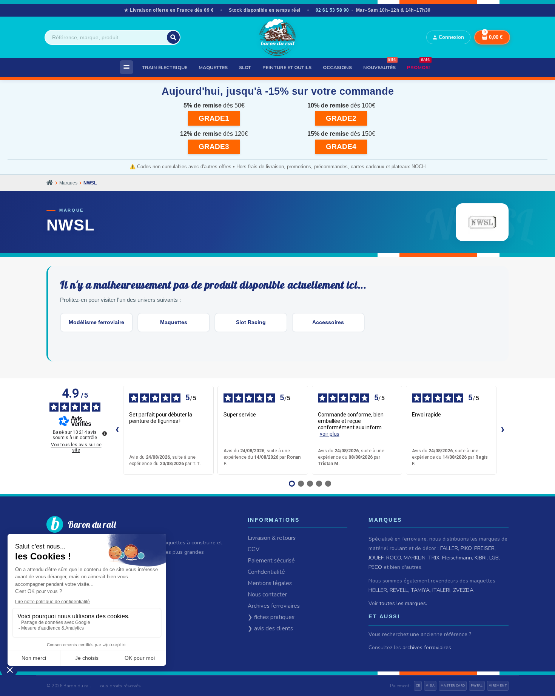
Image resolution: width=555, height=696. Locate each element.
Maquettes (173, 322)
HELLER (377, 590)
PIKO (466, 548)
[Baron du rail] (277, 37)
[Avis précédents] (117, 430)
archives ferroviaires (426, 647)
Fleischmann (457, 557)
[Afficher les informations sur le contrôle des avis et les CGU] (105, 433)
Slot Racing (251, 322)
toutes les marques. (403, 603)
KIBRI (481, 557)
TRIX (433, 557)
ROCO (393, 557)
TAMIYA (420, 590)
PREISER (484, 548)
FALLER (449, 548)
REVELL (399, 590)
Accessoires (328, 322)
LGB (494, 557)
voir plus (329, 434)
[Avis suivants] (502, 430)
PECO (375, 567)
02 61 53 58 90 (332, 10)
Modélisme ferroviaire (96, 322)
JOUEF (376, 557)
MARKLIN (415, 557)
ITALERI (441, 590)
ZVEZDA (463, 590)
